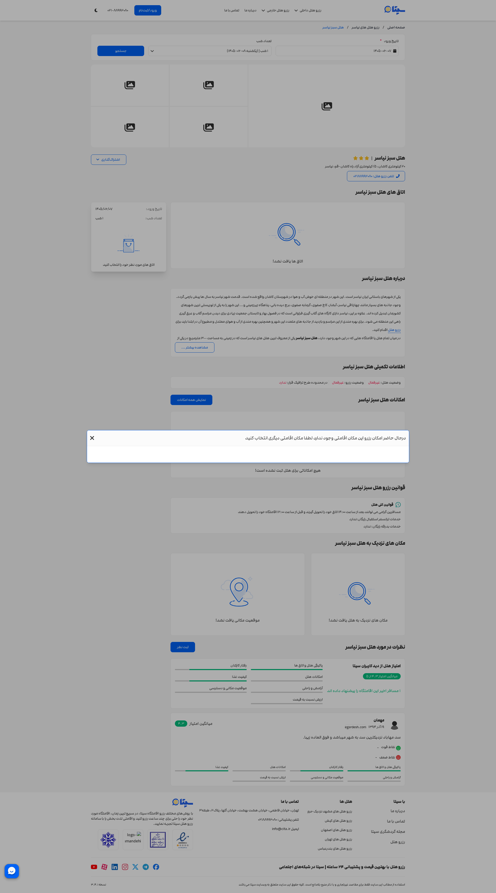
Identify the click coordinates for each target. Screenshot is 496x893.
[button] (92, 438)
